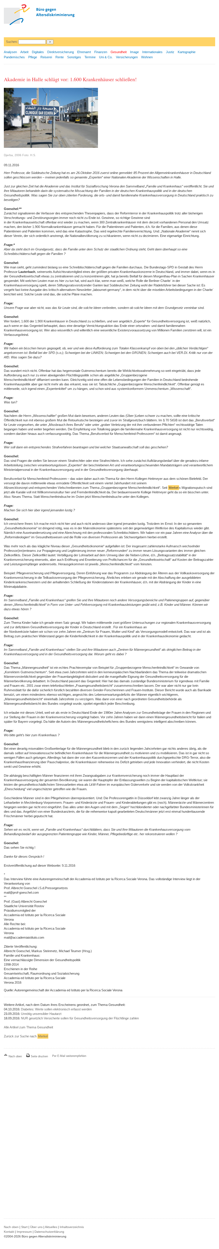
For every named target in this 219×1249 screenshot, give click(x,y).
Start (24, 1227)
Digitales (38, 52)
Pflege (32, 57)
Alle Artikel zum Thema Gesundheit (28, 1027)
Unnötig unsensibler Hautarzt (41, 1014)
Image (134, 52)
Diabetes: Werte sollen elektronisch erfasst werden (56, 1009)
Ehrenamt (84, 52)
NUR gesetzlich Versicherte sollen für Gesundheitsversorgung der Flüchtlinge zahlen (80, 1018)
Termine (90, 57)
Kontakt (9, 1231)
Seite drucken (39, 1056)
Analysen (10, 52)
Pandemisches (14, 57)
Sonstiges (74, 57)
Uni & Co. (105, 57)
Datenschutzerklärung (49, 1231)
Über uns (36, 1227)
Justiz (170, 52)
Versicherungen (127, 57)
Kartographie (186, 52)
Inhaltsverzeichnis (72, 1227)
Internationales (152, 52)
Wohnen (147, 57)
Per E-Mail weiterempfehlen (69, 1056)
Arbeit (24, 52)
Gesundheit (119, 52)
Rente (59, 57)
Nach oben (15, 1056)
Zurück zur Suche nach (26, 1036)
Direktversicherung (60, 52)
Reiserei (46, 57)
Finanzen (100, 52)
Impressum (24, 1231)
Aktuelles (51, 1227)
